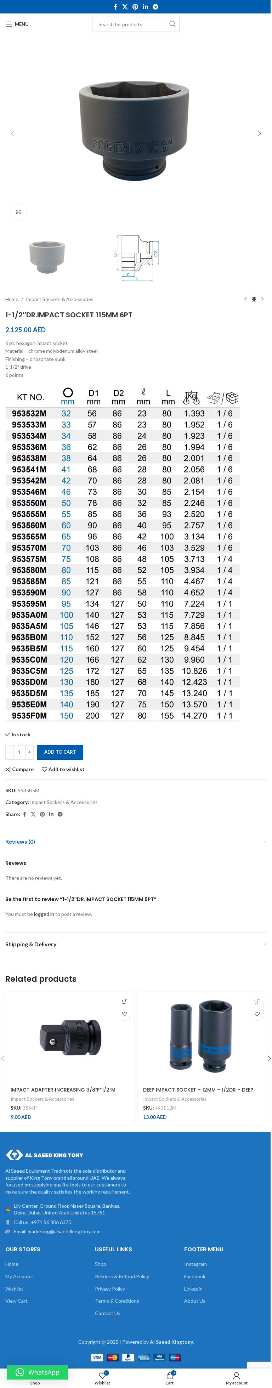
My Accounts (20, 1276)
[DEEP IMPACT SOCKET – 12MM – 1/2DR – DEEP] (202, 1037)
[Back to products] (254, 299)
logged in (44, 914)
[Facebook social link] (115, 6)
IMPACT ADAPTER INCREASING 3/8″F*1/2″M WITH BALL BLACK (63, 1093)
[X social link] (125, 6)
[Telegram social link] (155, 6)
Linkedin (193, 1289)
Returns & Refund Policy (122, 1276)
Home (11, 299)
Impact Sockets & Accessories (60, 299)
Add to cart (60, 752)
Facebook (194, 1276)
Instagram (195, 1264)
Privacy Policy (110, 1289)
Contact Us (107, 1313)
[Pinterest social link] (135, 6)
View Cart (16, 1301)
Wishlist (14, 1289)
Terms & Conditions (117, 1301)
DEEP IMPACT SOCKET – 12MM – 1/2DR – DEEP (198, 1089)
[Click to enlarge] (19, 212)
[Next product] (262, 299)
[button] (12, 133)
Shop (100, 1264)
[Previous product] (245, 299)
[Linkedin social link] (145, 6)
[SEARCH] (172, 24)
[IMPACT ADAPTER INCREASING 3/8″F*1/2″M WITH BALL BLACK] (69, 1037)
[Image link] (44, 1154)
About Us (194, 1301)
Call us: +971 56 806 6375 (42, 1222)
